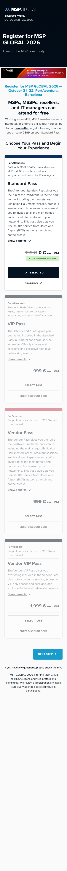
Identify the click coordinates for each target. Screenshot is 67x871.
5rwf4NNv (32, 283)
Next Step (45, 654)
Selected (37, 273)
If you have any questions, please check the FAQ (33, 668)
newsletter (22, 128)
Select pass (33, 385)
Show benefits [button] (17, 241)
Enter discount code (33, 396)
